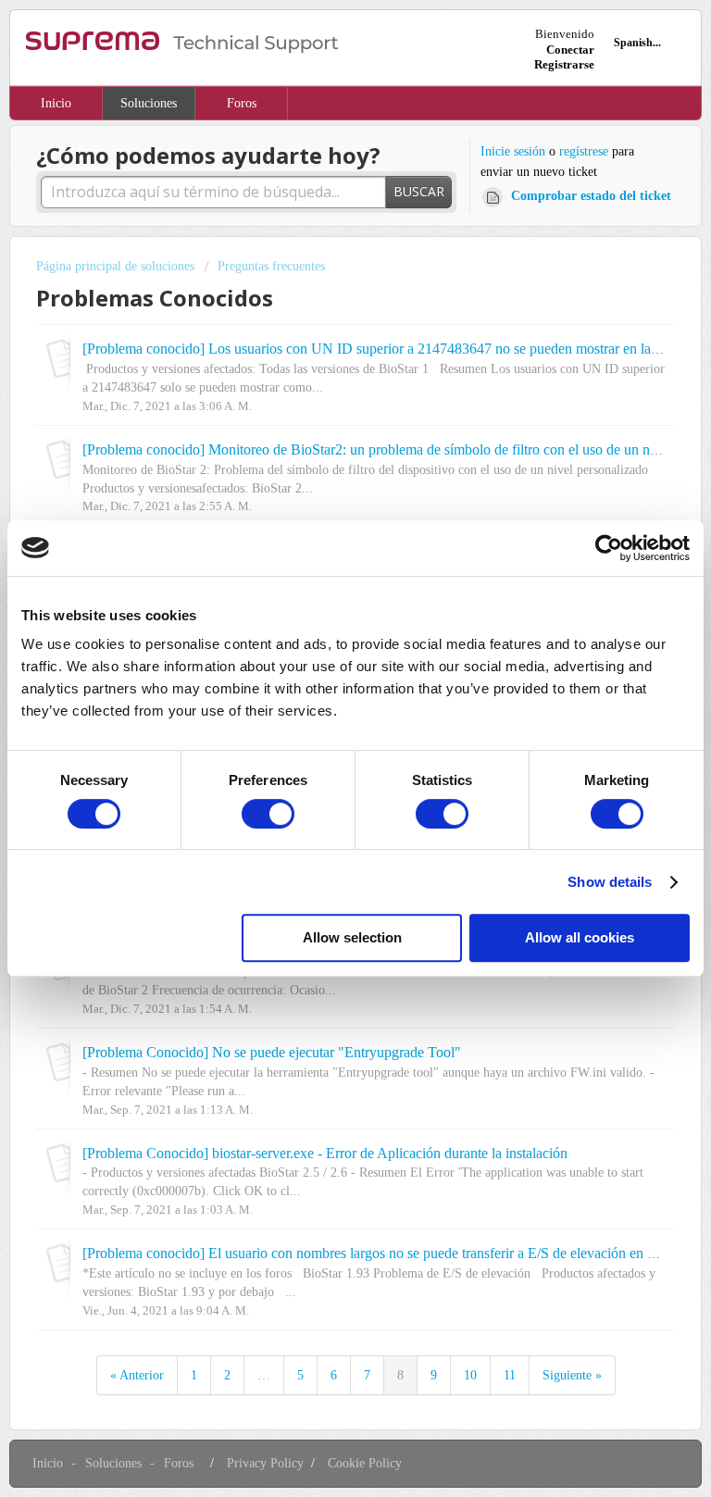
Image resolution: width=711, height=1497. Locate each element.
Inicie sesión (512, 151)
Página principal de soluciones (117, 266)
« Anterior (137, 1375)
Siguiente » (572, 1375)
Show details (610, 882)
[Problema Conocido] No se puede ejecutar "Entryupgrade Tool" (271, 1052)
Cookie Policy (365, 1463)
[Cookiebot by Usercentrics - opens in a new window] (609, 548)
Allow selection (352, 937)
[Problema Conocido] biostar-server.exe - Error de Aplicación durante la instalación (325, 1153)
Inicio (56, 103)
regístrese (583, 151)
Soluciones (148, 103)
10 (470, 1375)
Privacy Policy (265, 1463)
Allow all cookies (579, 937)
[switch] (268, 814)
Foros (241, 103)
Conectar (570, 49)
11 (510, 1375)
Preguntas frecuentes (271, 266)
